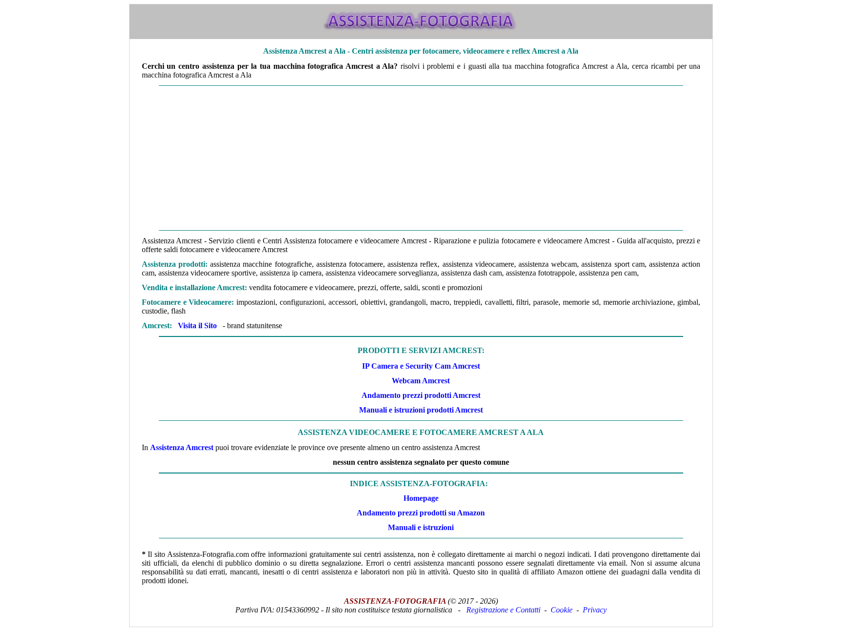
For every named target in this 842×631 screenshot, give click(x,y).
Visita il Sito (197, 325)
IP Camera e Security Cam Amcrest (421, 366)
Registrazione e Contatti (503, 610)
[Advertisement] (421, 158)
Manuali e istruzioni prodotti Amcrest (421, 410)
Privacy (595, 610)
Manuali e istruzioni (421, 527)
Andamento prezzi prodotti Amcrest (421, 395)
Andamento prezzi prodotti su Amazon (421, 513)
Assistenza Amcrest (181, 447)
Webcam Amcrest (421, 380)
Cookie (562, 610)
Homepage (421, 498)
